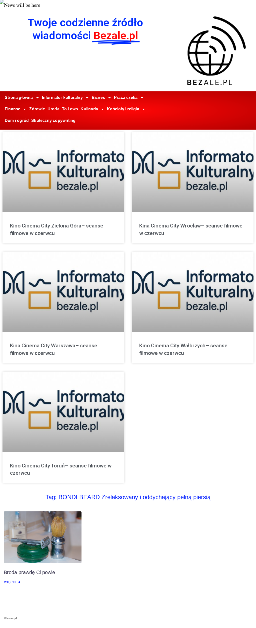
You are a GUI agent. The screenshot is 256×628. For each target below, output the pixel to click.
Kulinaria (89, 109)
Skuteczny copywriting (53, 120)
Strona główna (19, 97)
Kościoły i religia (123, 109)
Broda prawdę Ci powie (29, 572)
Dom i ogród (17, 120)
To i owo (70, 109)
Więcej (10, 582)
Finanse (12, 109)
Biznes (98, 97)
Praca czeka (126, 97)
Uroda (54, 109)
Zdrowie (37, 109)
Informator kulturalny (62, 97)
